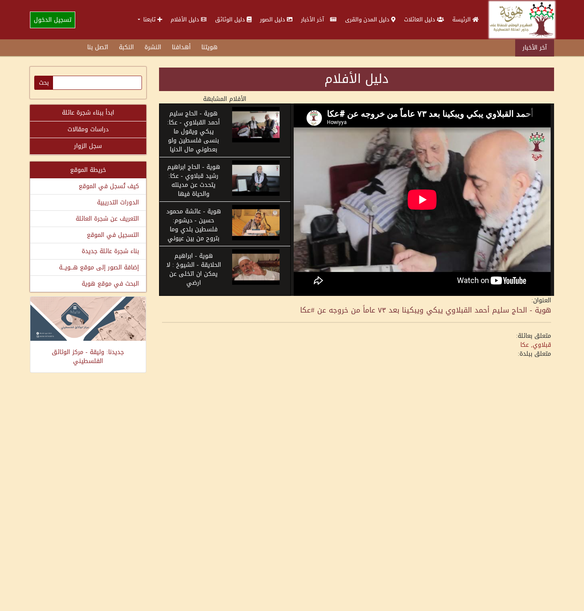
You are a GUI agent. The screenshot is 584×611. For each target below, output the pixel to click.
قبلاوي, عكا (535, 345)
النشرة (153, 47)
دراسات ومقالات (88, 129)
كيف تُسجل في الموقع (109, 186)
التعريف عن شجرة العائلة (107, 218)
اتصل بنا (97, 47)
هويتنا (209, 47)
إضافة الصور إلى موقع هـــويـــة (99, 267)
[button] (149, 19)
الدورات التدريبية (118, 202)
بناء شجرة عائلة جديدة (110, 251)
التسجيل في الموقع (113, 235)
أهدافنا (181, 47)
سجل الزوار (88, 146)
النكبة (126, 47)
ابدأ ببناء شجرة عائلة (88, 112)
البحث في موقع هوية (110, 283)
